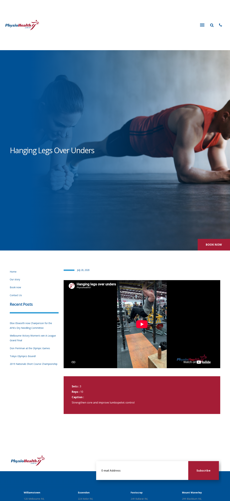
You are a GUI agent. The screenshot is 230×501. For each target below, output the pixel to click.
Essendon (84, 492)
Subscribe (203, 470)
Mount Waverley (192, 492)
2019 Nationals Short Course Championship (33, 363)
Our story (15, 279)
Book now (15, 287)
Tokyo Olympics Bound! (23, 356)
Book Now (214, 244)
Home (13, 271)
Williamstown (32, 492)
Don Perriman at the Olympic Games (30, 348)
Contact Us (16, 295)
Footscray (137, 492)
